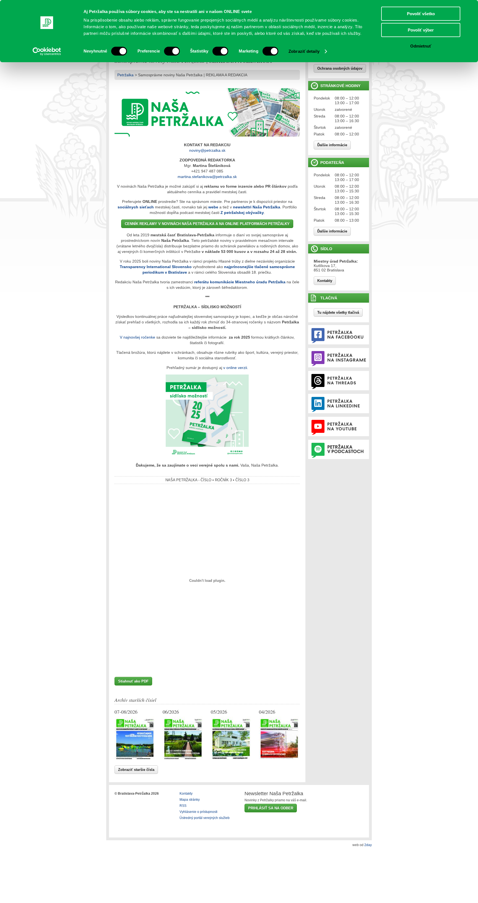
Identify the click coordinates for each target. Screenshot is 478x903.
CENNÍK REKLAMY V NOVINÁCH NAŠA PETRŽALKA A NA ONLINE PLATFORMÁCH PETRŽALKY (207, 224)
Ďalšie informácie (332, 145)
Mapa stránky (190, 800)
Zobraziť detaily (304, 51)
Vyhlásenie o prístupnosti (198, 812)
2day (368, 845)
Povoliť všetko (421, 13)
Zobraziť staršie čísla (136, 770)
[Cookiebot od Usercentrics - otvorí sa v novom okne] (47, 51)
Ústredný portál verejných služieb (205, 818)
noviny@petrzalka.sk (207, 150)
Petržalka (125, 75)
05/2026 (219, 711)
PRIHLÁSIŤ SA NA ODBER (270, 808)
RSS (183, 806)
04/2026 (267, 711)
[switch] (172, 51)
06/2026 (171, 711)
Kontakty (324, 281)
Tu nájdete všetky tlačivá (338, 312)
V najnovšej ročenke (137, 337)
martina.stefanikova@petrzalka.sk (207, 176)
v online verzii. (235, 367)
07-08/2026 (126, 711)
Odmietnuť (420, 46)
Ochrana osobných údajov (339, 68)
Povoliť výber (421, 30)
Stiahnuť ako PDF (133, 681)
